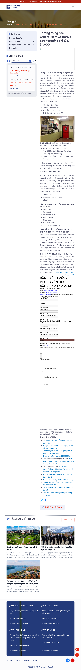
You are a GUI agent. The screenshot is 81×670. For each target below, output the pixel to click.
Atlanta (63, 461)
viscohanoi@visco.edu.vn (19, 623)
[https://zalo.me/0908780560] (77, 655)
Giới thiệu (10, 660)
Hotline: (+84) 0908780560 (29, 1)
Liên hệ (34, 660)
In (35, 61)
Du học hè (13, 48)
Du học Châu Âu (15, 38)
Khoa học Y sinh (61, 469)
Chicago (56, 461)
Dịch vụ (17, 660)
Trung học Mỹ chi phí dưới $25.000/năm (57, 456)
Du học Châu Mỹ (15, 41)
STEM (61, 467)
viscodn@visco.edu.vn (50, 650)
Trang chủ (10, 24)
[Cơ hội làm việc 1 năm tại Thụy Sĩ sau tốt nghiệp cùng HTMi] (57, 542)
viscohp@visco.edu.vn (18, 650)
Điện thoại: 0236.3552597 (51, 643)
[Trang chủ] (13, 6)
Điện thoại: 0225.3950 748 (19, 645)
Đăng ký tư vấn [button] (53, 507)
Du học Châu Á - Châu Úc (19, 45)
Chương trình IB (55, 472)
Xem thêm (68, 520)
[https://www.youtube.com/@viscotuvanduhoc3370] (72, 660)
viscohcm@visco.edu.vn (50, 623)
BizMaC (50, 667)
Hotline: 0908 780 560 (18, 619)
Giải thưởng (26, 660)
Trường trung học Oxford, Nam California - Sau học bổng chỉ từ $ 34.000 (40, 24)
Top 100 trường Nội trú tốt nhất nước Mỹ (58, 480)
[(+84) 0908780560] (77, 649)
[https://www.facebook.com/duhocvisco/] (68, 660)
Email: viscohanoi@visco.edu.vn (50, 1)
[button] (73, 6)
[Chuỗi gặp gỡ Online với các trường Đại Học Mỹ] (23, 542)
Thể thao (51, 469)
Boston (49, 461)
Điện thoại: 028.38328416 (51, 619)
